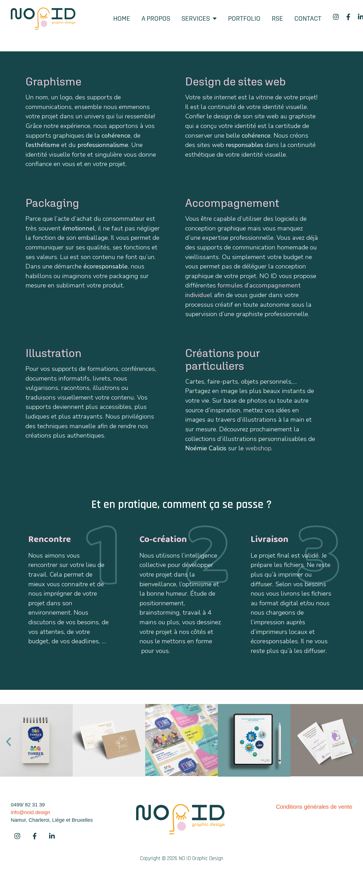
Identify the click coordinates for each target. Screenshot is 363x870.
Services (196, 18)
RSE (277, 18)
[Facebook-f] (348, 17)
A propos (156, 18)
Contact (307, 18)
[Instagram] (336, 17)
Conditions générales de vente (314, 807)
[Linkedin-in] (51, 835)
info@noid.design (30, 812)
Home (121, 18)
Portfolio (244, 18)
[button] (8, 741)
